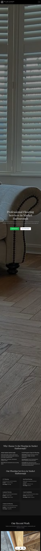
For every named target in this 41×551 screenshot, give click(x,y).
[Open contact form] (24, 548)
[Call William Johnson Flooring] (17, 548)
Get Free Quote (15, 228)
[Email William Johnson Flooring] (20, 548)
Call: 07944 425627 (25, 228)
